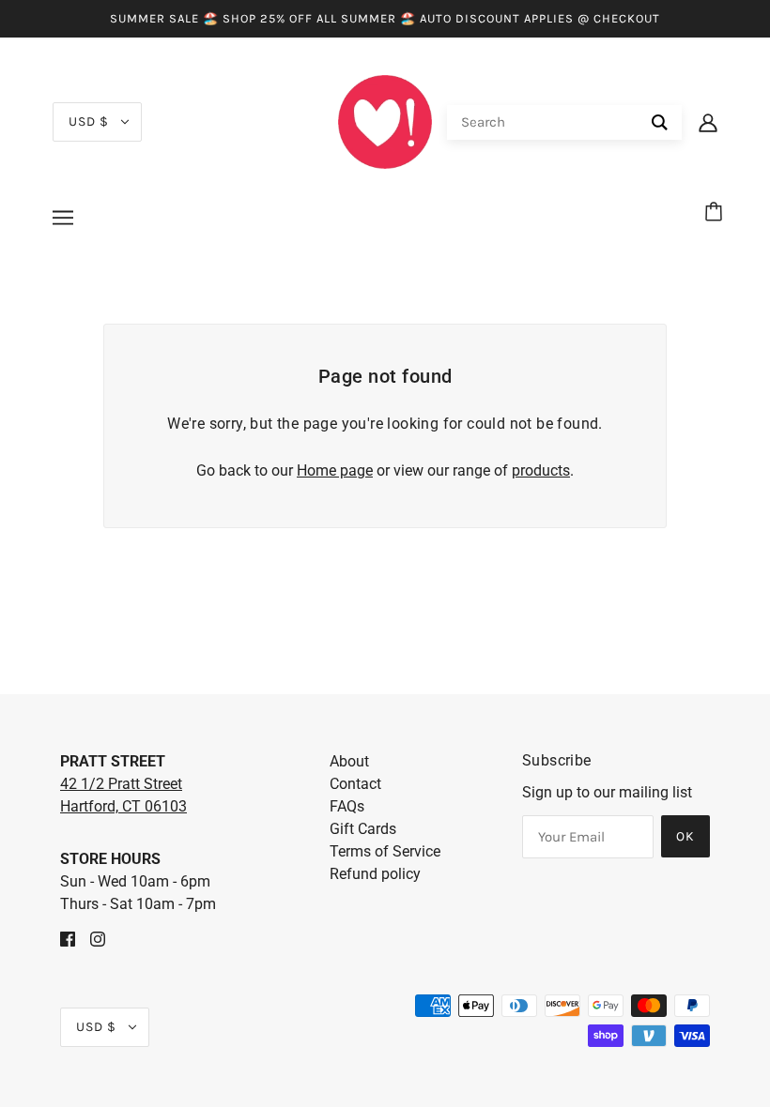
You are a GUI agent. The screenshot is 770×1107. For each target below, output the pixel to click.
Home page (335, 470)
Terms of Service (385, 851)
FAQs (347, 806)
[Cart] (716, 213)
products (541, 470)
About (349, 761)
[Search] (660, 122)
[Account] (708, 122)
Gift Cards (363, 829)
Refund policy (375, 874)
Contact (355, 784)
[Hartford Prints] (385, 120)
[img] (68, 938)
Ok (685, 836)
